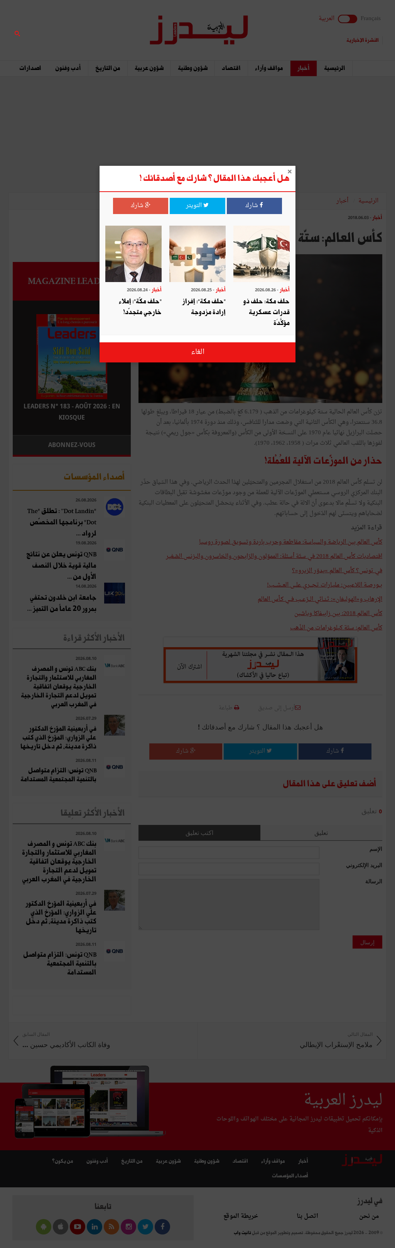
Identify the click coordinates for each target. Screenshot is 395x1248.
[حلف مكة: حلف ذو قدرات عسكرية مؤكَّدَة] (261, 254)
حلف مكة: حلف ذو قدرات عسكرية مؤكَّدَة (266, 312)
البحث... (126, 26)
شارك (252, 205)
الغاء (197, 352)
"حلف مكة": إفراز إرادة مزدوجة (204, 307)
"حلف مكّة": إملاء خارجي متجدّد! (140, 307)
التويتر (194, 205)
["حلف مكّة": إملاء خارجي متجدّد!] (133, 254)
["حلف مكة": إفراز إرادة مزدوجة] (197, 254)
